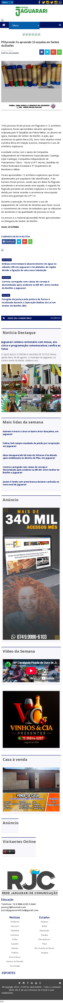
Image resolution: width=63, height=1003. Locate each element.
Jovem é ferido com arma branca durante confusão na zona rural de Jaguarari (31, 483)
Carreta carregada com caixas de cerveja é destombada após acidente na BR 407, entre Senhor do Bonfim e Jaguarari (30, 284)
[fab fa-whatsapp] (60, 2)
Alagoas (44, 921)
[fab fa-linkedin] (31, 983)
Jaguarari (7, 260)
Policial (6, 295)
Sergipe (44, 952)
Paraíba (44, 935)
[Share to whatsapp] (59, 52)
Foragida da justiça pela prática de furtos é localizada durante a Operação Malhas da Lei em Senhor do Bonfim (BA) (29, 302)
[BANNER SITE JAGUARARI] (24, 34)
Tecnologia (14, 965)
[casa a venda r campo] (33, 34)
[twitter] (43, 2)
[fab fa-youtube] (36, 983)
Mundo (14, 948)
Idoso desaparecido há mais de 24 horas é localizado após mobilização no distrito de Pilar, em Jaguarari (30, 456)
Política (14, 952)
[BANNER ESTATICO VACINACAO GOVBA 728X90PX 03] (2, 20)
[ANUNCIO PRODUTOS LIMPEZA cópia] (30, 34)
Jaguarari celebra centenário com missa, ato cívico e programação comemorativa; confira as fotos (31, 345)
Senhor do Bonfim (14, 961)
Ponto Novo (14, 957)
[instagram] (47, 2)
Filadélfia (15, 930)
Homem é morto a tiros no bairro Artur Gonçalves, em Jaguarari (30, 433)
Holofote (15, 935)
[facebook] (39, 2)
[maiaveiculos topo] (27, 34)
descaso (15, 926)
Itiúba (15, 939)
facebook (55, 318)
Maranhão (44, 930)
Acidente (6, 277)
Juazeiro (15, 943)
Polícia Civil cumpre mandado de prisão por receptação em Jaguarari (31, 444)
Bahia (44, 926)
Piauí (44, 943)
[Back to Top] (60, 983)
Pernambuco (44, 939)
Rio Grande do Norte (44, 948)
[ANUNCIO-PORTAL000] (2, 250)
